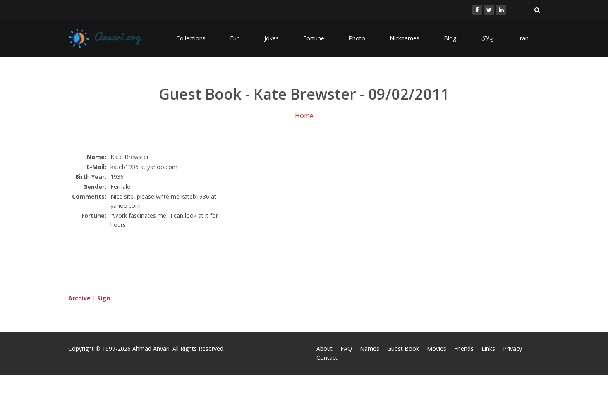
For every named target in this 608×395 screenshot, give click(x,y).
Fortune (313, 38)
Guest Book (403, 348)
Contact (327, 358)
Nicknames (404, 38)
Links (488, 348)
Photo (357, 38)
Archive (79, 298)
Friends (464, 348)
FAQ (346, 348)
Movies (436, 348)
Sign (103, 298)
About (324, 348)
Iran (523, 38)
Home (304, 115)
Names (369, 348)
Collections (191, 38)
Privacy (512, 348)
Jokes (271, 38)
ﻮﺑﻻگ (487, 38)
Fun (235, 38)
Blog (450, 38)
